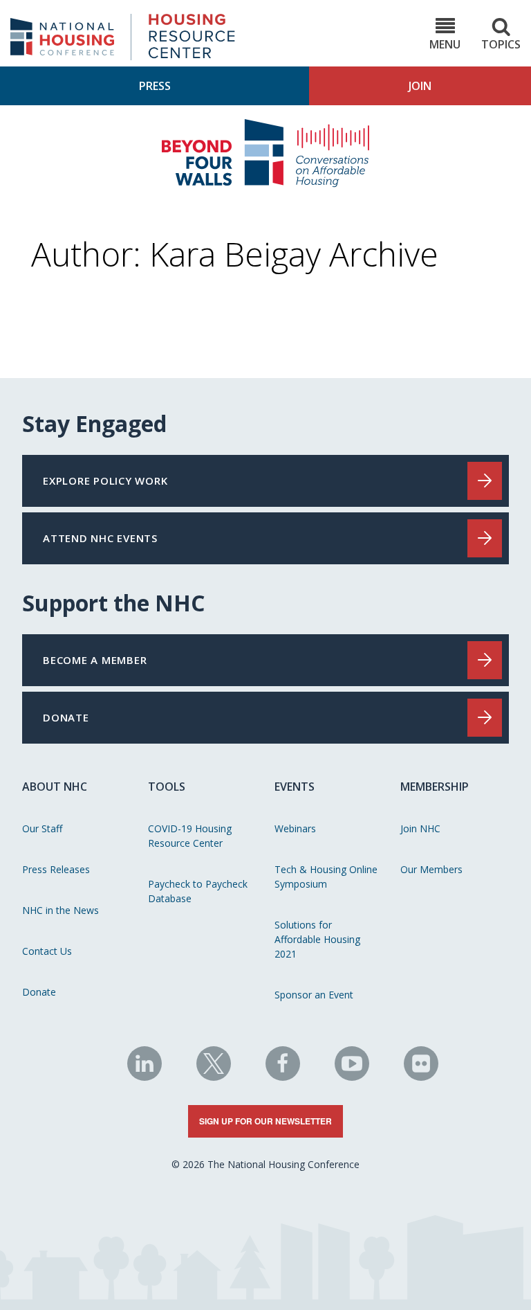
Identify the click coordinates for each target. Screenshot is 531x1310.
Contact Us (47, 951)
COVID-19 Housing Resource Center (190, 836)
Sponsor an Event (313, 994)
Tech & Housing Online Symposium (326, 876)
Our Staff (42, 828)
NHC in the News (60, 910)
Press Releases (56, 869)
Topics (501, 44)
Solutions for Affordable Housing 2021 (317, 939)
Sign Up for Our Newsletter (265, 1121)
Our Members (431, 869)
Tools (166, 786)
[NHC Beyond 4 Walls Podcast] (265, 183)
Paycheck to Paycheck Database (198, 891)
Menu (444, 44)
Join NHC (420, 828)
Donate (39, 991)
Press (155, 85)
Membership (434, 786)
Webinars (295, 828)
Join (420, 85)
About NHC (54, 786)
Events (294, 786)
